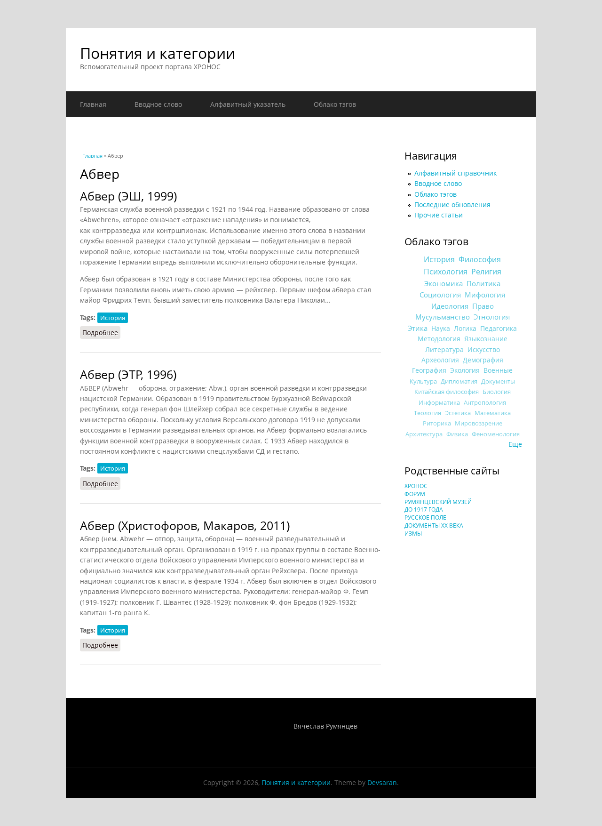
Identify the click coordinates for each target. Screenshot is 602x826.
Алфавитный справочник (455, 172)
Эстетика (458, 413)
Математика (493, 413)
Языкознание (485, 338)
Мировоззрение (478, 423)
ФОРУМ (414, 494)
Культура (423, 381)
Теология (427, 413)
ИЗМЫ (413, 533)
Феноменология (496, 434)
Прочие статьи (438, 214)
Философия (480, 259)
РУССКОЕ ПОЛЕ (425, 517)
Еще (515, 444)
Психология (445, 271)
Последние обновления (452, 204)
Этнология (492, 316)
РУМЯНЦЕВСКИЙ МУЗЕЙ (438, 502)
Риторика (437, 423)
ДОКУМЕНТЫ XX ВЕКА (433, 525)
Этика (418, 328)
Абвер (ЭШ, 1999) (128, 196)
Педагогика (498, 328)
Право (483, 306)
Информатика (439, 402)
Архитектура (424, 434)
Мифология (485, 294)
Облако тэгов (335, 104)
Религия (486, 271)
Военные (498, 370)
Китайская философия (446, 391)
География (429, 370)
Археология (440, 359)
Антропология (485, 402)
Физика (457, 434)
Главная (93, 104)
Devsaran (382, 782)
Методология (439, 338)
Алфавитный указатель (247, 104)
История (112, 317)
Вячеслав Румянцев (325, 726)
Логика (465, 328)
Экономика (443, 284)
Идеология (449, 306)
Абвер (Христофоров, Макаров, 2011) (185, 525)
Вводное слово (158, 104)
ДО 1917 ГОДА (423, 509)
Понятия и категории (157, 53)
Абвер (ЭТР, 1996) (128, 374)
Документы (498, 381)
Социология (440, 294)
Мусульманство (442, 316)
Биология (497, 391)
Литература (444, 349)
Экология (465, 370)
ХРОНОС (416, 486)
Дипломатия (459, 381)
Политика (483, 283)
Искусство (483, 349)
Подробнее (101, 332)
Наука (440, 328)
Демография (483, 359)
